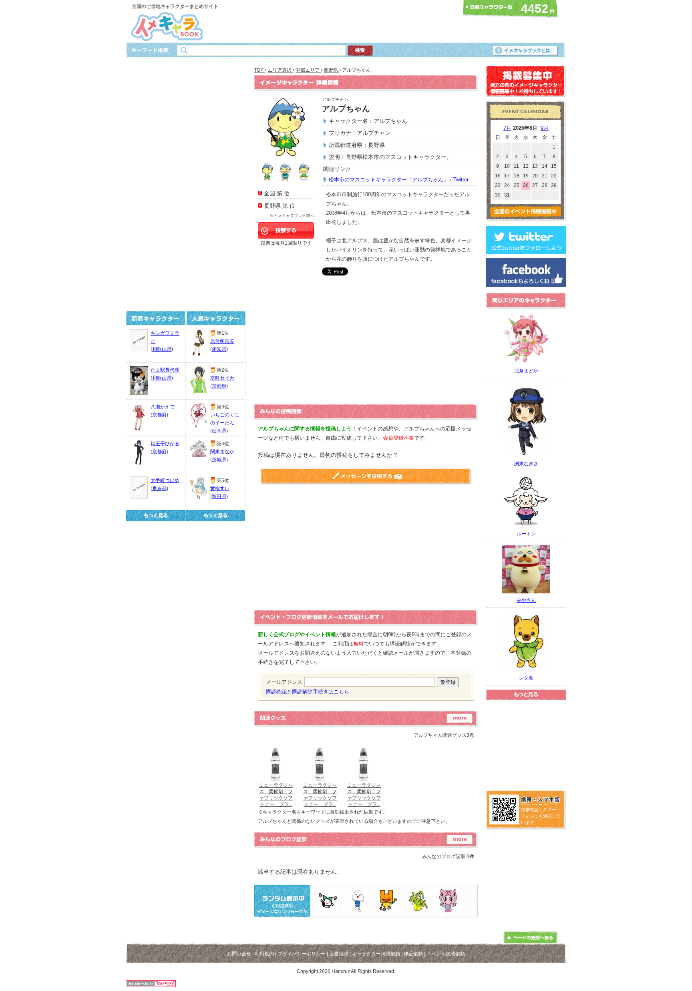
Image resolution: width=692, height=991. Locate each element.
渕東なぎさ (526, 463)
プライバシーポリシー (302, 954)
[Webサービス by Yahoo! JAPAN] (151, 984)
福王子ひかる (165, 443)
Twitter (461, 180)
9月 (545, 128)
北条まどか (526, 371)
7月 (507, 128)
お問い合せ (239, 954)
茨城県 (219, 459)
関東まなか (222, 451)
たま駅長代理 (165, 370)
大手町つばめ (165, 480)
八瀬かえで (163, 407)
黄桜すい (219, 488)
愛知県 (219, 349)
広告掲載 (338, 954)
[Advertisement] (343, 21)
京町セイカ (222, 378)
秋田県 (219, 496)
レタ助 (526, 678)
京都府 (159, 415)
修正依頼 (413, 954)
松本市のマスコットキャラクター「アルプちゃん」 (389, 180)
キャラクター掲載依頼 (376, 954)
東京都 (159, 488)
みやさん (526, 600)
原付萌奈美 (222, 341)
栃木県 (219, 431)
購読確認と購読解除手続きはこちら (307, 692)
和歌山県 (161, 349)
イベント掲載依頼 (445, 954)
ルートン (526, 534)
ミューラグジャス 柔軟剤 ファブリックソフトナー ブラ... (276, 794)
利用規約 (264, 954)
